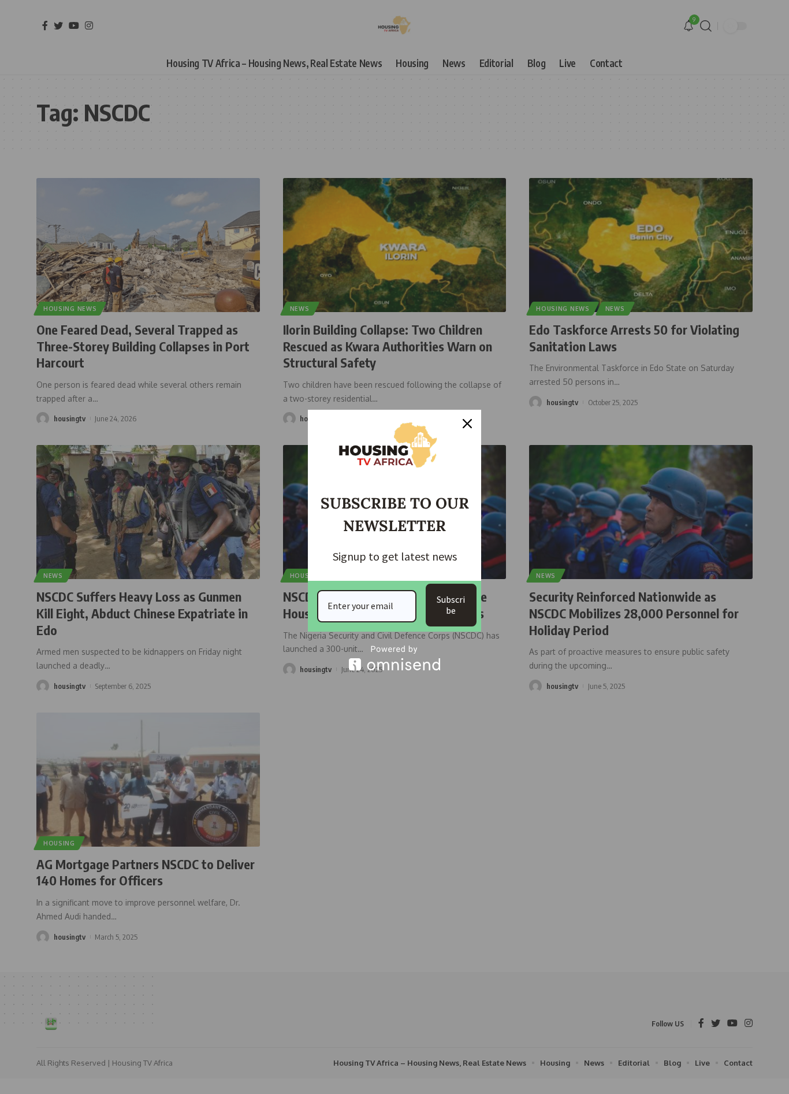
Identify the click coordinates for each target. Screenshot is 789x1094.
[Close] (467, 423)
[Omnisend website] (394, 658)
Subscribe (451, 605)
